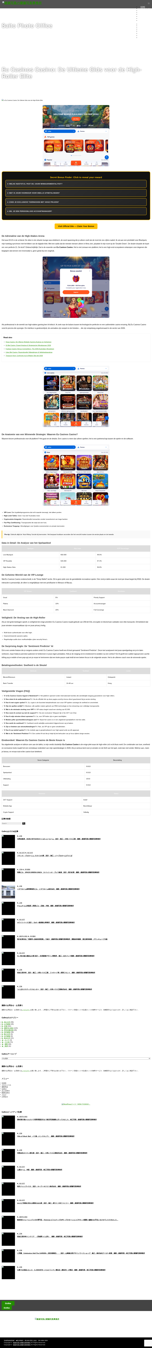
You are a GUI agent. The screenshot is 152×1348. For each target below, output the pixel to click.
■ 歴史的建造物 (7, 1030)
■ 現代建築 (26, 869)
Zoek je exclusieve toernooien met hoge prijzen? (34, 202)
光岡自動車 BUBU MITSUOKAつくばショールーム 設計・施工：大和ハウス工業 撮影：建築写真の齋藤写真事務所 (59, 839)
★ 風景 (5, 1046)
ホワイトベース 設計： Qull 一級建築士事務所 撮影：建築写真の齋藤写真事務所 (46, 922)
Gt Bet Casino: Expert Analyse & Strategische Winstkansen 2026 (28, 345)
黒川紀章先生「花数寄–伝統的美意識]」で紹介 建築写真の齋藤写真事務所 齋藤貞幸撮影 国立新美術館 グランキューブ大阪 (62, 939)
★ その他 (5, 1042)
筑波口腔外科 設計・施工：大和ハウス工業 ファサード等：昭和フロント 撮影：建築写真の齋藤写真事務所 (56, 972)
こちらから (26, 1010)
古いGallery (144, 14)
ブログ (142, 18)
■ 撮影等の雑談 (22, 936)
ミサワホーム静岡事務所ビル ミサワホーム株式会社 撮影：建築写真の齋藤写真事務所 (48, 889)
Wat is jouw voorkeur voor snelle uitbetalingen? (34, 193)
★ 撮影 (5, 1044)
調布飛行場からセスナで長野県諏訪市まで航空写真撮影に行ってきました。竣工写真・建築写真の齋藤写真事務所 (57, 1119)
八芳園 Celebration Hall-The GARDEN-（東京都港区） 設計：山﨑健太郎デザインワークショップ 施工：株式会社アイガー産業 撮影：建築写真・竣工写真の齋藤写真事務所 (81, 1253)
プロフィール (145, 8)
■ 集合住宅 (6, 1038)
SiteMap (8, 1303)
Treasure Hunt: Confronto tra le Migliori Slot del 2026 (24, 355)
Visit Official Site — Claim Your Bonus (76, 226)
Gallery (142, 12)
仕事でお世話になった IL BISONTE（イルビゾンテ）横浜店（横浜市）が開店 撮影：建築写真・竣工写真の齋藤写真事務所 (61, 1270)
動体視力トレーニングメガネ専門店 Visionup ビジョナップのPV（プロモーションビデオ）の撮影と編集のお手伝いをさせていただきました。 (67, 1220)
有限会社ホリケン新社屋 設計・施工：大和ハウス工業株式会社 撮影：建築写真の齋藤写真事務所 (52, 1153)
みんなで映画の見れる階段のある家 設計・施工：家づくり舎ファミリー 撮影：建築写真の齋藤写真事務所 (55, 1203)
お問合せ (143, 20)
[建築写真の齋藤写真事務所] (22, 3)
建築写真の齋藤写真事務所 (22, 1342)
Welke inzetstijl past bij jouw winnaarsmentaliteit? (36, 184)
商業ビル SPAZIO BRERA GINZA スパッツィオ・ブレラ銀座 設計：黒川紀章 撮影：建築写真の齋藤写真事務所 (58, 872)
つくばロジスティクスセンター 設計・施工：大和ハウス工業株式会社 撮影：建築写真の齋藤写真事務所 (54, 989)
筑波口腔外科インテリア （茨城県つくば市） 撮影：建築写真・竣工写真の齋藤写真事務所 (50, 1236)
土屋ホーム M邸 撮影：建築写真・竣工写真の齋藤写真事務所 (39, 1170)
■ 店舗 (19, 836)
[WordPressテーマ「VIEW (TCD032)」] (76, 1104)
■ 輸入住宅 (29, 852)
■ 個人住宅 (21, 852)
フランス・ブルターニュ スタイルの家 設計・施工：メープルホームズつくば (44, 855)
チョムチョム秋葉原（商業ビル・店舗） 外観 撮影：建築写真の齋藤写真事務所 (45, 906)
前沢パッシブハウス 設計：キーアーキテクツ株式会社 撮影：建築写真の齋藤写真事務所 (49, 1186)
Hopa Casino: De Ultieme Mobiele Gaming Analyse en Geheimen (28, 342)
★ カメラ (5, 1040)
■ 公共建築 (6, 1024)
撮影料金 (143, 10)
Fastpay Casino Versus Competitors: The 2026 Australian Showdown (30, 349)
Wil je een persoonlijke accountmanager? (30, 211)
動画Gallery (144, 16)
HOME (142, 7)
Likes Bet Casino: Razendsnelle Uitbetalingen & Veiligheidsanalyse (29, 352)
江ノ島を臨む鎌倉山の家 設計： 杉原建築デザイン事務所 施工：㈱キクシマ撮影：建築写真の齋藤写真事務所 (55, 956)
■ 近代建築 (6, 1036)
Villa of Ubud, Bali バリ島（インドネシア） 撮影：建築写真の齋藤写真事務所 (45, 1136)
